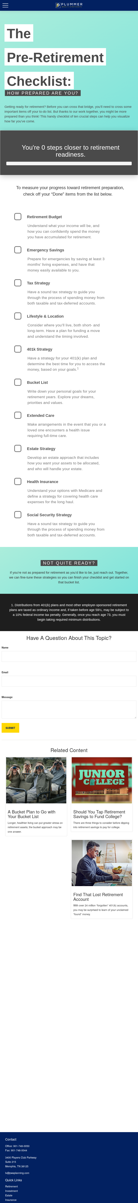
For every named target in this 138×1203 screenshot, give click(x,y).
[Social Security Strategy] (17, 514)
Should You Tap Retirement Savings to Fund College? (99, 813)
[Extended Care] (17, 415)
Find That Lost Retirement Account (98, 896)
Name (5, 647)
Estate (8, 1195)
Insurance (11, 1200)
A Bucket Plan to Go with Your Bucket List (31, 813)
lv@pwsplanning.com (17, 1173)
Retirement (11, 1186)
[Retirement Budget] (17, 216)
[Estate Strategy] (17, 448)
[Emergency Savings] (17, 249)
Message (7, 697)
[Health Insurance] (17, 481)
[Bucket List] (17, 382)
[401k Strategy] (17, 349)
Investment (11, 1191)
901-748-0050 (21, 1146)
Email (5, 672)
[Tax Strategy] (17, 282)
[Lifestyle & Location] (17, 316)
